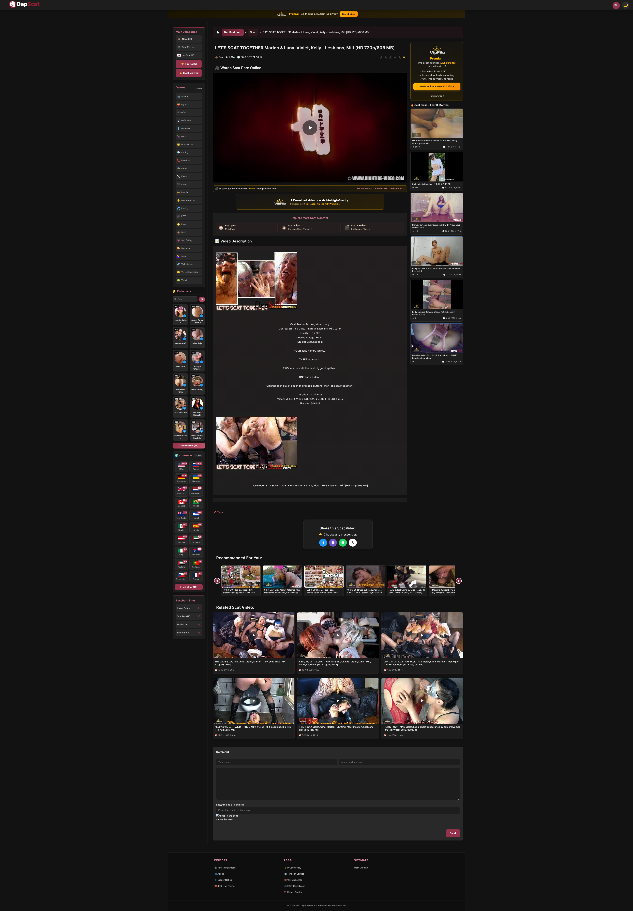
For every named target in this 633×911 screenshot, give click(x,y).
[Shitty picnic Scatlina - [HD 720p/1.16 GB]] (437, 166)
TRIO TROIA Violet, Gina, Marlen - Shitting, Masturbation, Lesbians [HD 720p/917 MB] (336, 728)
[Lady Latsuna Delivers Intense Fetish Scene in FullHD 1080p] (437, 294)
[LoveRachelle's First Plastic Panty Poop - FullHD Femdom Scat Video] (437, 338)
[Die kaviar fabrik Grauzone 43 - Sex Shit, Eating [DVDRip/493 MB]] (437, 123)
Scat (253, 32)
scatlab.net (182, 624)
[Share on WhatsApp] (343, 543)
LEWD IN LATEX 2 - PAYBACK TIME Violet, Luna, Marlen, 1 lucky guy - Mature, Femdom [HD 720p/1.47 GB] (421, 663)
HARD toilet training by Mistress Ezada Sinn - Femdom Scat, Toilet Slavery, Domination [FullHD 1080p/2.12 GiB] (407, 592)
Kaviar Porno (183, 608)
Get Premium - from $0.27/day (437, 86)
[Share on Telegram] (323, 543)
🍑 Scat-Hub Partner (224, 886)
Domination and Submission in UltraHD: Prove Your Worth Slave (436, 226)
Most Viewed (188, 73)
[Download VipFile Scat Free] (25, 4)
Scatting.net (183, 632)
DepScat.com (232, 32)
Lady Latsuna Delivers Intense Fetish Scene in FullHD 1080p (433, 313)
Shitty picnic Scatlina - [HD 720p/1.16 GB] (431, 184)
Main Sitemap (361, 867)
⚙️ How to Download (225, 867)
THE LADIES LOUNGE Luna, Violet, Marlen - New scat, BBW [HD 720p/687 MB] (250, 663)
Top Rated (189, 63)
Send (453, 833)
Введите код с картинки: (230, 804)
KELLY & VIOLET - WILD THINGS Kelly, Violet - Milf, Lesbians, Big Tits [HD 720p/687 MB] (253, 728)
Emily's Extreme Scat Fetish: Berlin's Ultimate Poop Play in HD (436, 269)
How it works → (437, 96)
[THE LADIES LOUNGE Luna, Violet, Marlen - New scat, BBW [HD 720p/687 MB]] (253, 635)
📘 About (219, 873)
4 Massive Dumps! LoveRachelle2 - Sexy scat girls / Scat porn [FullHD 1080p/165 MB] (447, 592)
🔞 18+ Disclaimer (293, 880)
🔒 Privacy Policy (292, 867)
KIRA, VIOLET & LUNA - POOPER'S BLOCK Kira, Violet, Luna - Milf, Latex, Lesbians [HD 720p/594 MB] (335, 663)
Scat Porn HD (183, 616)
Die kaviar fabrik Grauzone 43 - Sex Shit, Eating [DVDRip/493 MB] (434, 141)
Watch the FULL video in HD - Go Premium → (381, 188)
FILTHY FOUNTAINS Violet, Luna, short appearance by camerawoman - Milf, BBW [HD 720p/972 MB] (422, 728)
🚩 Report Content (293, 892)
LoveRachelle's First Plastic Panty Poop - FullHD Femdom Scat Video (434, 356)
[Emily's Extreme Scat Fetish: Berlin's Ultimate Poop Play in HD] (437, 251)
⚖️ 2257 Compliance (294, 886)
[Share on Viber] (333, 543)
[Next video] (459, 581)
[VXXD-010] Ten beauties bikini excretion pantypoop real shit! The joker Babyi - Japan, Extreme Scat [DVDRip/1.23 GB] (239, 594)
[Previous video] (217, 581)
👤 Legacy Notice (223, 880)
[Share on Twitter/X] (353, 543)
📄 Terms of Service (294, 873)
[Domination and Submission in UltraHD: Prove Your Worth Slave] (437, 207)
